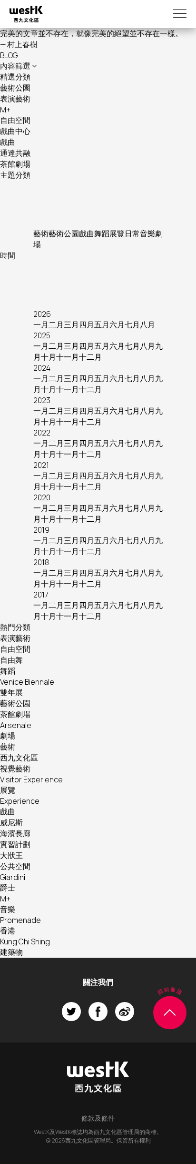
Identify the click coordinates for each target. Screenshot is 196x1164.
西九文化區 (19, 757)
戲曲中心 (15, 131)
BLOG (9, 55)
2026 (42, 314)
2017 (41, 594)
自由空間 (15, 120)
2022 (41, 432)
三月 (71, 324)
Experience (19, 801)
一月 (41, 324)
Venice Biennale (27, 682)
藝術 (41, 233)
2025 (41, 335)
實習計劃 (15, 844)
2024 (41, 368)
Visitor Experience (31, 779)
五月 (101, 324)
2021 (41, 465)
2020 (41, 497)
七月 (132, 324)
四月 (86, 324)
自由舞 (11, 660)
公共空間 (15, 866)
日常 (132, 233)
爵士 (7, 887)
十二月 (90, 357)
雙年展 (11, 692)
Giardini (12, 877)
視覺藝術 (15, 768)
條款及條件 (98, 1118)
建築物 (11, 952)
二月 (56, 324)
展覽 (117, 233)
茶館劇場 (15, 164)
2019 (41, 530)
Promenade (20, 920)
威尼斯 (11, 822)
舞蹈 (101, 233)
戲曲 (7, 142)
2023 (41, 400)
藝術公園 (15, 87)
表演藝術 (15, 98)
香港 (7, 930)
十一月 (67, 357)
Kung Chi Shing (25, 941)
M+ (5, 109)
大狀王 (11, 855)
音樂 (147, 233)
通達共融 (15, 153)
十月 (48, 357)
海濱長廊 (15, 833)
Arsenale (15, 725)
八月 (147, 324)
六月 (117, 324)
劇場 (7, 735)
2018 (41, 562)
